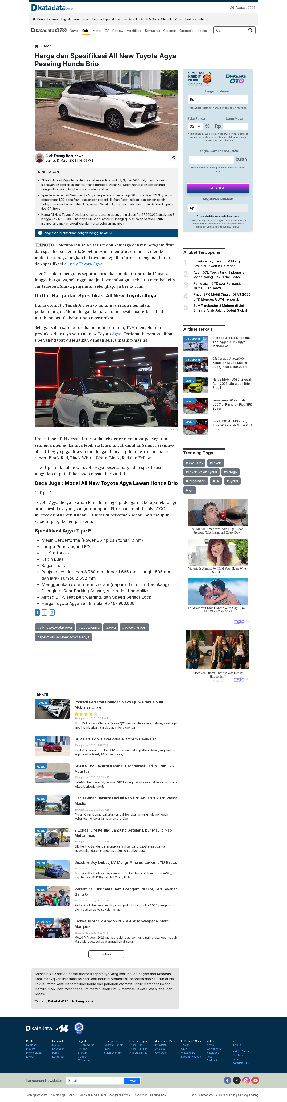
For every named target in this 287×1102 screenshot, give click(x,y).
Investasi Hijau (138, 1052)
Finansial (53, 19)
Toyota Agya (141, 296)
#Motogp (230, 472)
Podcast (191, 19)
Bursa (55, 1052)
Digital (65, 19)
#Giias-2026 (194, 463)
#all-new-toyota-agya (54, 627)
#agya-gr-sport (134, 627)
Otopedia (187, 30)
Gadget (82, 1056)
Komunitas (152, 30)
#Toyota (216, 463)
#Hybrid (232, 481)
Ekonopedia (80, 19)
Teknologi (84, 1060)
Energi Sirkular (138, 1048)
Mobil (86, 30)
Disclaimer (140, 1095)
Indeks (202, 30)
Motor (97, 30)
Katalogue (213, 1052)
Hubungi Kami (82, 1001)
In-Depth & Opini (147, 19)
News (74, 30)
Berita (41, 19)
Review (117, 30)
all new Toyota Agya (83, 264)
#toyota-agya (89, 627)
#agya (111, 627)
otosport (192, 339)
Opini (184, 1048)
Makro (56, 1044)
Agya (116, 334)
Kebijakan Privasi (119, 1095)
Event (236, 1059)
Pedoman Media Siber (92, 1095)
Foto (209, 1056)
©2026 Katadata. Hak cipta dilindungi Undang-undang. (225, 1095)
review (42, 702)
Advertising (58, 1095)
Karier (71, 1095)
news (41, 766)
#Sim (216, 481)
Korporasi (58, 1056)
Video (179, 19)
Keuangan (58, 1048)
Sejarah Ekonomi (114, 1044)
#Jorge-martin (196, 481)
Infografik (161, 1044)
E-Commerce (86, 1044)
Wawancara (188, 1052)
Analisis (160, 1048)
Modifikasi (134, 30)
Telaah (185, 1044)
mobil (48, 46)
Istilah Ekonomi (113, 1052)
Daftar (132, 1081)
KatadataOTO (241, 1063)
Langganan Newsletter (44, 1080)
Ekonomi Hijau (100, 19)
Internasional (34, 1052)
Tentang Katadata (36, 1095)
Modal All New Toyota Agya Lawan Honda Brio (121, 483)
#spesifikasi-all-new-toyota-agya (63, 637)
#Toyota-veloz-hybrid (201, 472)
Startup (82, 1052)
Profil (107, 1048)
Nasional (31, 1044)
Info (201, 19)
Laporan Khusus (191, 1056)
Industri (30, 1048)
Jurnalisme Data (123, 19)
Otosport (169, 30)
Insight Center (241, 1051)
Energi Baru (136, 1044)
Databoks (239, 1055)
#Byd (189, 490)
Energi (30, 1056)
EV (107, 30)
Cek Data (161, 1052)
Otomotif (167, 19)
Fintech (82, 1048)
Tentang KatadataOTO (52, 1001)
